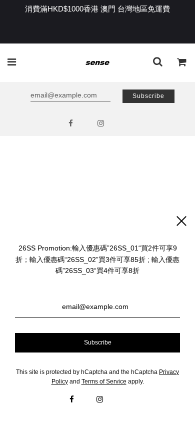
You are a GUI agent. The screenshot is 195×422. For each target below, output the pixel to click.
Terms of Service (104, 381)
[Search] (158, 62)
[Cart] (182, 62)
